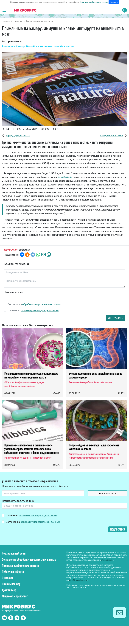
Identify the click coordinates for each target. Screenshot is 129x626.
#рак (109, 382)
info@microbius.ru (78, 580)
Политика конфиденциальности (20, 565)
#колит (47, 457)
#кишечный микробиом (17, 46)
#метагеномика (105, 457)
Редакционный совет (14, 553)
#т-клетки (67, 46)
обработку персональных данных (42, 304)
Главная (6, 21)
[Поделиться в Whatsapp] (38, 254)
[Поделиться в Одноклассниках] (27, 254)
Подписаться (117, 529)
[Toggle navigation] (4, 10)
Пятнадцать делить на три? (18, 500)
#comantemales (89, 457)
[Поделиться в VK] (22, 254)
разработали (64, 176)
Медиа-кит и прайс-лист (15, 596)
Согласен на (33, 521)
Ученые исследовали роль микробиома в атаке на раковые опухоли (95, 375)
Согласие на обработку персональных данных (29, 559)
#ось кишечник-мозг (46, 46)
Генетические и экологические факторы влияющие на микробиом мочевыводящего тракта (31, 375)
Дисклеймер (9, 590)
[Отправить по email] (43, 254)
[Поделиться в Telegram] (33, 254)
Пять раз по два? (13, 291)
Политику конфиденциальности (40, 310)
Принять (114, 2)
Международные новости (39, 21)
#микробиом (100, 382)
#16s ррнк (9, 382)
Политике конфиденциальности (94, 2)
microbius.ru (107, 560)
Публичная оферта (13, 572)
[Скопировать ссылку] (49, 254)
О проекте (8, 578)
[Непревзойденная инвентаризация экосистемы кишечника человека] (96, 420)
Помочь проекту (11, 584)
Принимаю (31, 515)
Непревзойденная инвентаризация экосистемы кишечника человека (94, 447)
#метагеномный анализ (81, 454)
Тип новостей (106, 493)
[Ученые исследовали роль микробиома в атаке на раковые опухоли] (96, 348)
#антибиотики (11, 457)
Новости (18, 21)
